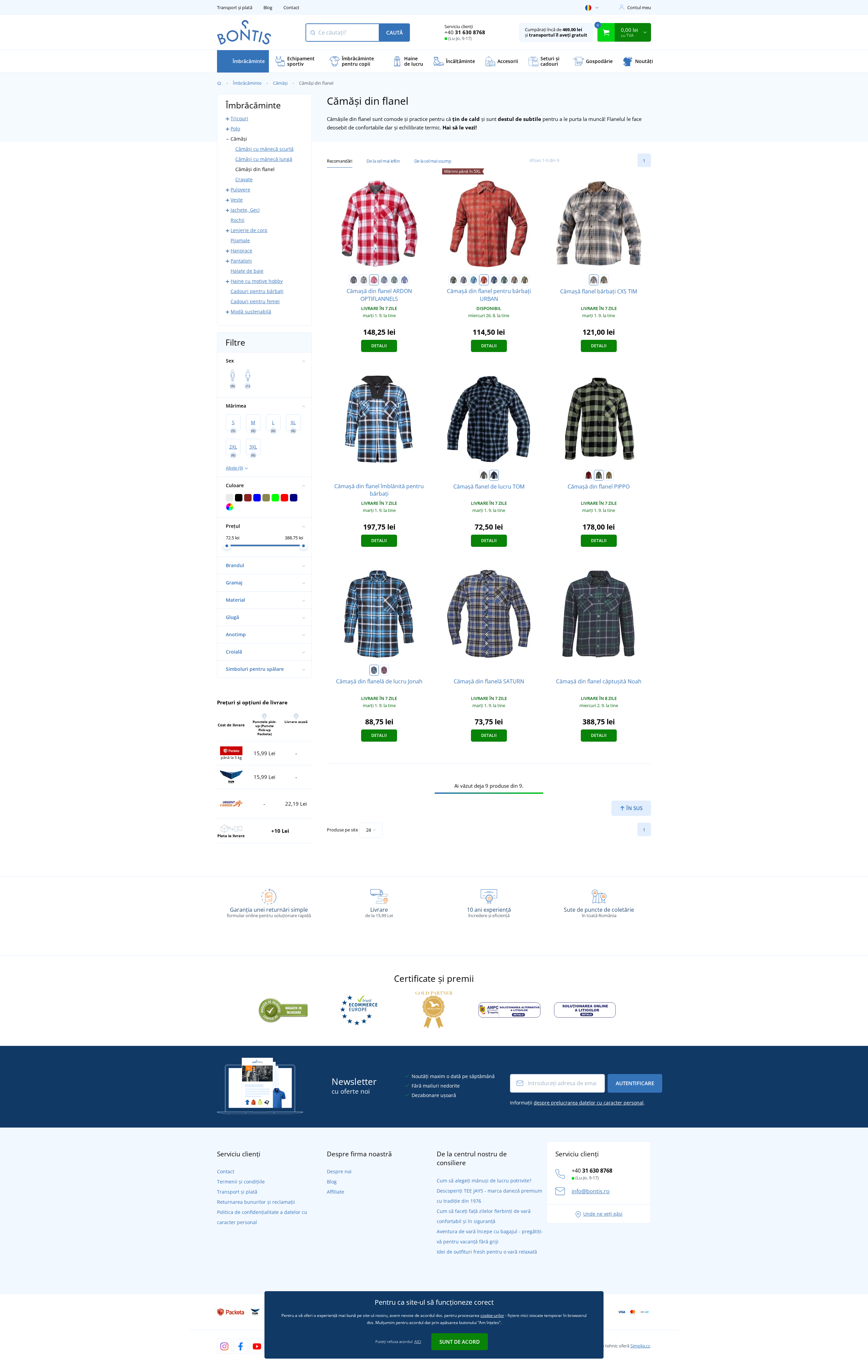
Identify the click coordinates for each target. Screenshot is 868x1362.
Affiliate (335, 1192)
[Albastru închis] (384, 279)
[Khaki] (524, 279)
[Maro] (514, 279)
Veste (237, 200)
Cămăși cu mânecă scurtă (264, 149)
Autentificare (635, 1083)
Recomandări (339, 161)
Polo (235, 128)
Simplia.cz (640, 1346)
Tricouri (239, 118)
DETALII (379, 346)
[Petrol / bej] (593, 279)
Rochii (237, 220)
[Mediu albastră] (404, 279)
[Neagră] (353, 279)
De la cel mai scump (432, 161)
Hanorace (241, 250)
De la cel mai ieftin (383, 161)
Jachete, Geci (245, 210)
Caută (394, 32)
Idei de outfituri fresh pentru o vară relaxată (487, 1251)
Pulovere (240, 189)
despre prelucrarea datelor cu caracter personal (589, 1102)
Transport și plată (234, 7)
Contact (291, 7)
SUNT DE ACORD (459, 1341)
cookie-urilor (492, 1315)
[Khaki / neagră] (599, 475)
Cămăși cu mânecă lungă (263, 159)
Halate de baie (247, 271)
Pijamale (240, 240)
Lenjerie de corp (249, 230)
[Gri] (364, 279)
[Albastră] (473, 279)
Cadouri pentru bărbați (257, 291)
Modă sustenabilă (251, 311)
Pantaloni (241, 260)
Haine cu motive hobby (257, 281)
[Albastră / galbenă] (604, 279)
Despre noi (339, 1171)
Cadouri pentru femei (255, 301)
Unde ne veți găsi (603, 1214)
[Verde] (394, 279)
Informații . (577, 1102)
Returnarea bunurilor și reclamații (256, 1202)
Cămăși (280, 83)
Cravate (244, 179)
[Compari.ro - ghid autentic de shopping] (283, 1009)
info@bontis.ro (591, 1191)
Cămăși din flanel (255, 169)
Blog (267, 7)
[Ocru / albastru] (609, 475)
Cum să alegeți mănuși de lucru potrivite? (484, 1180)
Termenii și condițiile (241, 1181)
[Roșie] (374, 279)
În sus (634, 808)
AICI (417, 1341)
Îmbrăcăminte (247, 83)
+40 (465, 32)
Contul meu (639, 7)
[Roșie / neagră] (588, 475)
